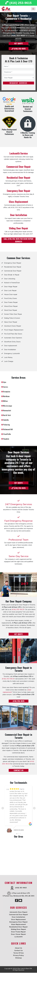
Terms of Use (18, 953)
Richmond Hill (8, 429)
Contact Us (18, 770)
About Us (18, 948)
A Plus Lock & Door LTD (24, 969)
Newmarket (7, 410)
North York (7, 415)
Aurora (5, 387)
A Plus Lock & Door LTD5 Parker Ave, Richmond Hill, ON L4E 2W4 (18, 894)
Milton (5, 401)
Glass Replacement (18, 201)
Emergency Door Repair (18, 191)
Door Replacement (18, 919)
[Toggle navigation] (33, 8)
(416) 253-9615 (20, 3)
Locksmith (18, 937)
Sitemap (18, 958)
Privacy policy (18, 955)
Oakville (6, 420)
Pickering (6, 424)
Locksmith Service (18, 153)
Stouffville (7, 434)
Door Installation (18, 215)
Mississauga (7, 406)
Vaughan (6, 439)
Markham (6, 396)
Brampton (6, 391)
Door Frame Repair (18, 932)
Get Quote (18, 43)
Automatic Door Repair (18, 912)
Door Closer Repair (18, 934)
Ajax (4, 382)
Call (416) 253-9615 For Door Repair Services (18, 240)
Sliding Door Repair (18, 228)
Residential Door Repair (18, 177)
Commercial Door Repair (18, 166)
